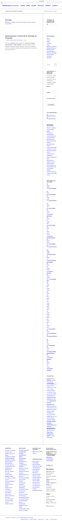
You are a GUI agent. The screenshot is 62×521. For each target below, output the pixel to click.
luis (25, 40)
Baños (48, 38)
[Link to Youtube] (53, 1)
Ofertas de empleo (9, 503)
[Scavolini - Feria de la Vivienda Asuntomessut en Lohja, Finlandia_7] (22, 27)
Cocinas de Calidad (23, 510)
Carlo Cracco (50, 381)
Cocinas (48, 40)
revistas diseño (51, 421)
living (48, 416)
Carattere (53, 380)
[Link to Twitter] (48, 1)
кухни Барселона (36, 485)
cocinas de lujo (49, 392)
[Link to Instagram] (50, 1)
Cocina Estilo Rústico (23, 489)
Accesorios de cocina (10, 466)
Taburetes (50, 432)
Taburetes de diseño (9, 465)
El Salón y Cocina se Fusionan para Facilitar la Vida (52, 173)
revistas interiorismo (50, 424)
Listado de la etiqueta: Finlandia (13, 11)
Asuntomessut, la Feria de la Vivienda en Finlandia (21, 37)
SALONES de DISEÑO (10, 460)
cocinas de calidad (50, 389)
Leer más (13, 49)
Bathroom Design (36, 464)
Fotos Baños (8, 492)
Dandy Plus (53, 395)
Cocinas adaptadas (23, 500)
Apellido (49, 92)
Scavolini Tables (36, 480)
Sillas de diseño (8, 463)
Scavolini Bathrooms (37, 477)
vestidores (53, 435)
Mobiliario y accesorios (52, 46)
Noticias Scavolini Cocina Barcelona (16, 40)
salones (49, 426)
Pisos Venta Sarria (9, 499)
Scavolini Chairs (36, 479)
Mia (56, 416)
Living (48, 44)
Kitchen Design (36, 461)
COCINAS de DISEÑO (10, 456)
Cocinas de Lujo (22, 495)
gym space (52, 414)
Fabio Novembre (54, 407)
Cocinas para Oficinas (24, 499)
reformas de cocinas (51, 419)
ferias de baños (53, 409)
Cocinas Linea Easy (23, 494)
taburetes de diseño (50, 434)
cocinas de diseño (51, 390)
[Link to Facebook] (46, 1)
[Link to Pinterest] (55, 1)
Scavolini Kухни (36, 484)
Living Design (35, 463)
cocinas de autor (53, 387)
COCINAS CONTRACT (24, 450)
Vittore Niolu (49, 437)
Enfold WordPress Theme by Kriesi (26, 517)
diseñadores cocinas (51, 401)
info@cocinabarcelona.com (52, 482)
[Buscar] (59, 5)
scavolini (51, 428)
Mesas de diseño (9, 461)
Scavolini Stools (36, 482)
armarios (48, 378)
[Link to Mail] (60, 1)
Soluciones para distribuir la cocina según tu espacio (51, 162)
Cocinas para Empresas (24, 497)
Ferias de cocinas (50, 411)
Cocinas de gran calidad (24, 508)
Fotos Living (8, 494)
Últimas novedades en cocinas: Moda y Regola (51, 129)
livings (51, 416)
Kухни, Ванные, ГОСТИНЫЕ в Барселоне (36, 471)
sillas (47, 430)
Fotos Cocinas (8, 491)
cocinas (50, 383)
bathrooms (53, 378)
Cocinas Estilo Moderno (24, 478)
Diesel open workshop (51, 398)
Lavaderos (49, 43)
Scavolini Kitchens (37, 474)
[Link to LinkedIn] (57, 1)
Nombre (49, 86)
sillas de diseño (51, 430)
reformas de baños (50, 418)
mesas (54, 416)
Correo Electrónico (51, 98)
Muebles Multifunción (51, 48)
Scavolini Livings (36, 476)
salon (55, 425)
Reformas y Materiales (52, 53)
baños (49, 380)
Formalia (49, 413)
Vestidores (49, 57)
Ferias (8, 40)
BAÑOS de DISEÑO (9, 458)
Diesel (48, 397)
